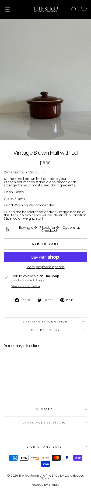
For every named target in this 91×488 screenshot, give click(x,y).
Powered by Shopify (46, 485)
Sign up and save (44, 447)
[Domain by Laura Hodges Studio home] (46, 9)
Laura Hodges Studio (44, 422)
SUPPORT (44, 409)
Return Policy (45, 330)
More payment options (46, 267)
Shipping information (45, 321)
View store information (25, 286)
